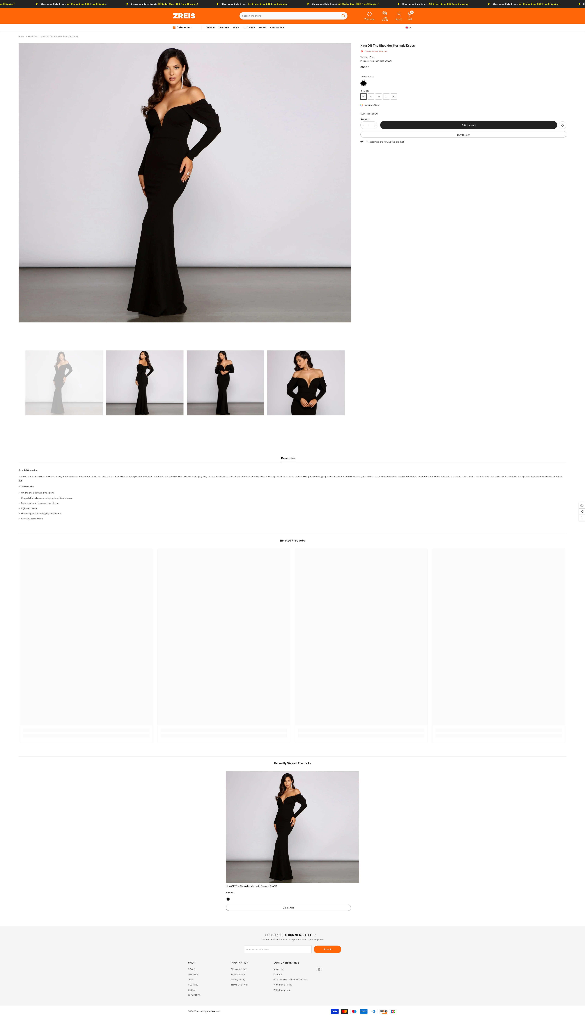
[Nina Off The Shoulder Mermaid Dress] (292, 827)
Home (22, 36)
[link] (385, 16)
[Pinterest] (319, 969)
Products (32, 36)
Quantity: (365, 119)
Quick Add (288, 907)
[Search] (293, 16)
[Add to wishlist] (562, 125)
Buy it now (463, 134)
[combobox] (289, 16)
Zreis (372, 57)
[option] (185, 182)
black (228, 899)
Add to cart (469, 125)
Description (288, 458)
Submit (327, 949)
